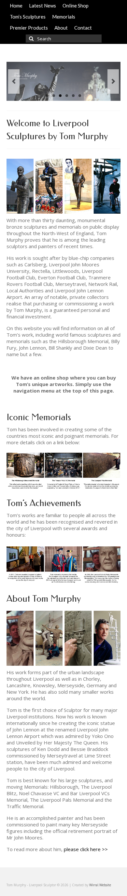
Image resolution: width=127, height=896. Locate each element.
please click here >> (86, 849)
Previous (14, 81)
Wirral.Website (100, 885)
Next (113, 81)
